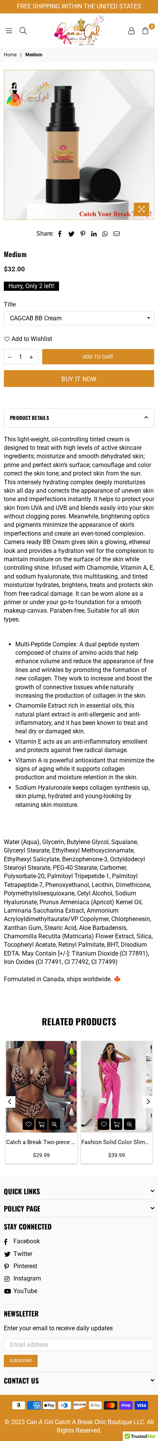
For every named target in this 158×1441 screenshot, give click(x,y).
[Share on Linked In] (94, 234)
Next (148, 1102)
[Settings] (131, 30)
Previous (9, 1102)
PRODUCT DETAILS (29, 417)
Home (10, 54)
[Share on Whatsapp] (105, 234)
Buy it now (78, 379)
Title (10, 304)
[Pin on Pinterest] (83, 234)
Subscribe (21, 1360)
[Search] (23, 30)
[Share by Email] (117, 234)
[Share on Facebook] (60, 234)
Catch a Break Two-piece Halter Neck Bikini (41, 1142)
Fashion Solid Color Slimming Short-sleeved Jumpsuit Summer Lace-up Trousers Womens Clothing (116, 1142)
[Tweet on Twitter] (71, 234)
